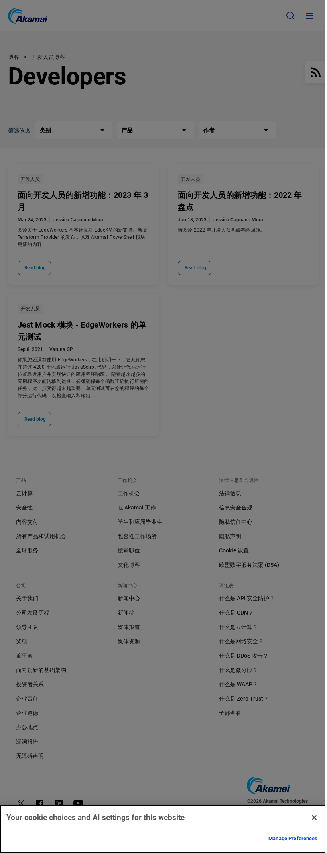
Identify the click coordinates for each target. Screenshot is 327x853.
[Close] (314, 817)
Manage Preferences (292, 838)
